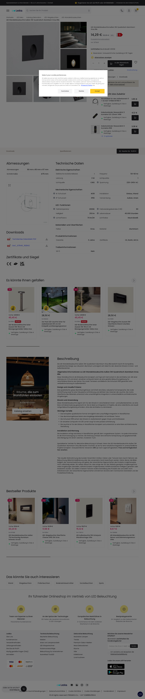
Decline (81, 91)
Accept (97, 91)
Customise (65, 91)
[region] (73, 83)
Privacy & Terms (86, 85)
